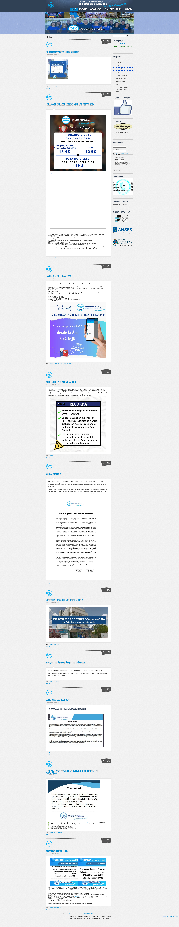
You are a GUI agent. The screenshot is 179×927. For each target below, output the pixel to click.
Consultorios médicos (121, 75)
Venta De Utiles (68, 363)
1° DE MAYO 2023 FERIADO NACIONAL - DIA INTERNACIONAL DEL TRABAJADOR (72, 772)
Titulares (51, 86)
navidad (63, 258)
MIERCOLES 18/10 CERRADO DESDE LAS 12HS (64, 600)
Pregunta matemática (120, 159)
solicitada (56, 753)
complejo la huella (59, 86)
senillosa (56, 681)
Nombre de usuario (118, 145)
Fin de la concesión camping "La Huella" (63, 51)
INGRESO (122, 43)
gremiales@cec (85, 822)
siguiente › (87, 913)
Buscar (117, 84)
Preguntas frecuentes (113, 9)
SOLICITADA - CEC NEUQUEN (57, 699)
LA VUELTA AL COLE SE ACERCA (58, 276)
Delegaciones (119, 72)
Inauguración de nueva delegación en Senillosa (66, 662)
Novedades (83, 9)
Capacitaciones (96, 9)
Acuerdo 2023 (58, 907)
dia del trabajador (58, 832)
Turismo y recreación (121, 78)
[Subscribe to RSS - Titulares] (171, 916)
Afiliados (56, 363)
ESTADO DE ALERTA (53, 473)
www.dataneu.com (94, 919)
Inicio (74, 9)
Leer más (48, 88)
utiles (61, 363)
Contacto (128, 9)
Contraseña (116, 149)
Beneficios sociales (120, 66)
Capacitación (119, 69)
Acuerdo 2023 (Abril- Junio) (57, 850)
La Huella (67, 86)
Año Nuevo (57, 258)
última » (93, 913)
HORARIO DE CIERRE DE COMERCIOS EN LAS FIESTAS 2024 (70, 104)
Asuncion (56, 644)
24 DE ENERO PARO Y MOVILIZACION (61, 382)
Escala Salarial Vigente (122, 87)
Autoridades (119, 63)
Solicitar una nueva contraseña (122, 153)
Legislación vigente (121, 81)
